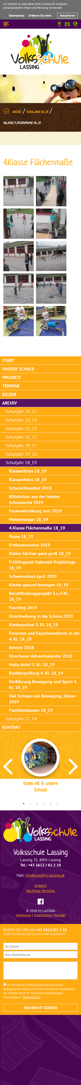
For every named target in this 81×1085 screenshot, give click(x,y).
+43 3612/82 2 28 (51, 929)
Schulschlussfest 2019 (30, 488)
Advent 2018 (21, 647)
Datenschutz (16, 15)
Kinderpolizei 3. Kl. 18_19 (33, 625)
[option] (40, 766)
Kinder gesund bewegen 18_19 (38, 585)
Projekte (11, 377)
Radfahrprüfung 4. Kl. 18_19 (36, 673)
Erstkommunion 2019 (29, 545)
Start (8, 360)
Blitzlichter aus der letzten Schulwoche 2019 (34, 499)
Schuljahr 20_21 (21, 445)
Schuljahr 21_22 (21, 437)
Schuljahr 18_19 (37, 112)
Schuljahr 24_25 (21, 411)
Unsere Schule (18, 369)
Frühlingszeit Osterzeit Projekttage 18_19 (42, 565)
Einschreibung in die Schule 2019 (41, 616)
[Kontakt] (67, 23)
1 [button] (23, 803)
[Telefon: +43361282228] (75, 23)
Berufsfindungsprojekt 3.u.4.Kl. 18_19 (39, 596)
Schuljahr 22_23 (21, 428)
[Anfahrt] (59, 23)
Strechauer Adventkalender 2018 (40, 656)
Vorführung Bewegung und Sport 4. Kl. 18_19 (43, 684)
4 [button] (44, 803)
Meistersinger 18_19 (28, 519)
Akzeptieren (67, 15)
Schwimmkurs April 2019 (33, 576)
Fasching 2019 (23, 608)
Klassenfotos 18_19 (27, 471)
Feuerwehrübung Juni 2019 (35, 511)
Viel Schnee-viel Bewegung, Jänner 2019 (42, 699)
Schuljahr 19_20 (21, 454)
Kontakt (11, 727)
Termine (11, 386)
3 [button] (37, 803)
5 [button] (50, 803)
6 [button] (57, 803)
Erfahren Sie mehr (40, 15)
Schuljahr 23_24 (21, 420)
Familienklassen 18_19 (31, 710)
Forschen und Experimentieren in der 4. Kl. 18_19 (44, 636)
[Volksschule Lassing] (40, 51)
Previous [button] (7, 766)
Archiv (17, 112)
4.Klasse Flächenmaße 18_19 (22, 123)
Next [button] (73, 766)
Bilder (9, 394)
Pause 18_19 (21, 536)
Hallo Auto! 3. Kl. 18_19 (31, 664)
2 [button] (30, 803)
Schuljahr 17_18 (21, 719)
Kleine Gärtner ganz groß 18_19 (40, 553)
